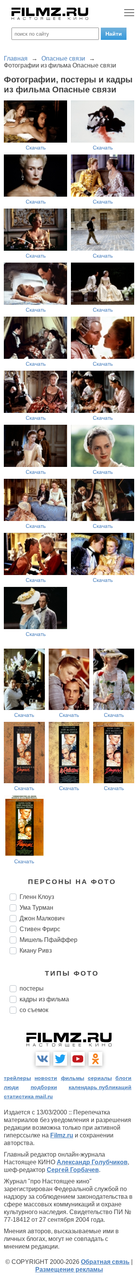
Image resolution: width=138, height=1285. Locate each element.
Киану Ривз (36, 950)
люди (11, 1087)
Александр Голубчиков (92, 1162)
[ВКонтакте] (42, 1059)
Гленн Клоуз (37, 897)
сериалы (100, 1078)
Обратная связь (105, 1262)
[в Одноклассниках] (95, 1059)
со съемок (34, 1010)
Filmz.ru (61, 1135)
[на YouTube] (78, 1059)
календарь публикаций (100, 1087)
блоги (123, 1078)
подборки (44, 1087)
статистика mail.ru (28, 1096)
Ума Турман (36, 907)
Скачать (36, 148)
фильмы (72, 1078)
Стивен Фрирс (40, 929)
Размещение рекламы (69, 1269)
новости (45, 1078)
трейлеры (17, 1078)
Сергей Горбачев (73, 1170)
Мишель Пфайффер (48, 940)
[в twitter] (60, 1059)
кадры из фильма (44, 999)
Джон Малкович (42, 918)
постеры (32, 988)
